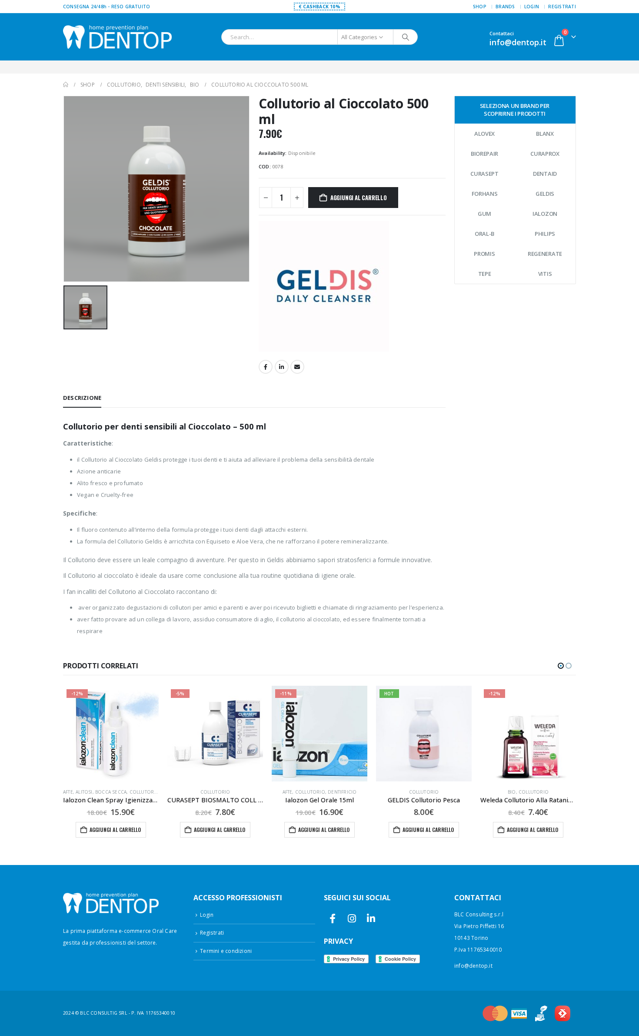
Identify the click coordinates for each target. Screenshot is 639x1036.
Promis (484, 254)
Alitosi (84, 792)
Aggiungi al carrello (358, 197)
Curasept (484, 174)
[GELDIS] (324, 286)
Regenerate (545, 254)
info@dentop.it (473, 965)
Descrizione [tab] (82, 398)
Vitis (545, 274)
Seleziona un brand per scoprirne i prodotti (514, 109)
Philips (545, 234)
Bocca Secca (110, 792)
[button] (561, 665)
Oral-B (484, 234)
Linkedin (371, 919)
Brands (505, 6)
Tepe (484, 274)
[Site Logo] (117, 37)
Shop (479, 6)
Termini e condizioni (226, 950)
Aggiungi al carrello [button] (115, 829)
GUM (484, 214)
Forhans (485, 194)
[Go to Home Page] (65, 85)
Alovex (484, 133)
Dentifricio (342, 792)
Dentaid (545, 174)
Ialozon (544, 214)
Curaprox (544, 154)
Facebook (266, 367)
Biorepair (484, 154)
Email (297, 367)
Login (531, 6)
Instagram (352, 919)
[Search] (405, 37)
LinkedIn (282, 367)
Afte (68, 792)
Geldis (545, 194)
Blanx (545, 133)
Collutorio (145, 792)
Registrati (562, 6)
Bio (512, 792)
